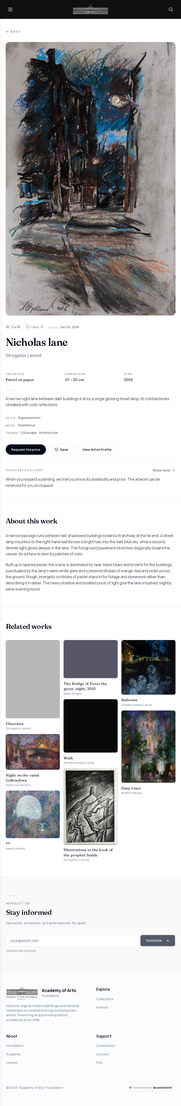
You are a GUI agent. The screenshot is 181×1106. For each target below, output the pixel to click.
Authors (102, 1007)
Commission (105, 1045)
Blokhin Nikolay (131, 793)
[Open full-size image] (90, 178)
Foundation (15, 1045)
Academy (13, 1054)
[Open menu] (10, 9)
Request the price (25, 449)
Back (16, 31)
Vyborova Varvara (18, 785)
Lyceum (12, 1062)
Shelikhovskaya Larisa (79, 763)
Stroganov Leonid (23, 355)
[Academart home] (90, 9)
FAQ (99, 1062)
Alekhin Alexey (15, 848)
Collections (104, 999)
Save (64, 449)
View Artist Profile (97, 449)
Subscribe (154, 940)
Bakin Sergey (73, 694)
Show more (161, 470)
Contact (102, 1054)
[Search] (170, 9)
